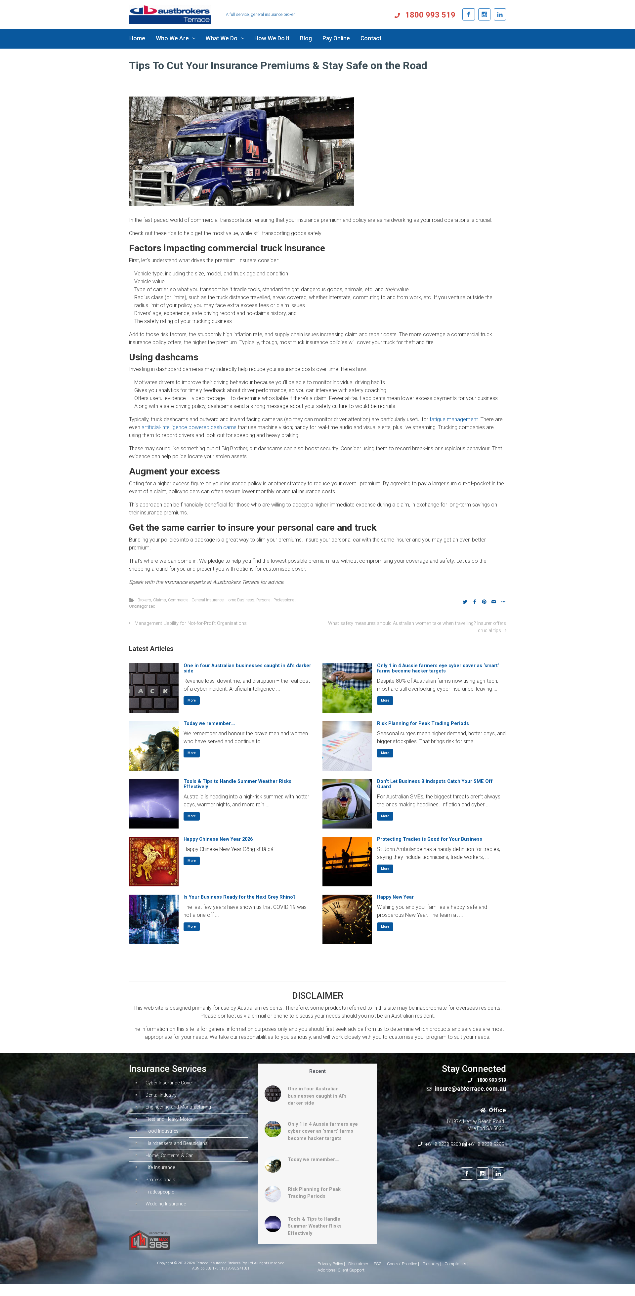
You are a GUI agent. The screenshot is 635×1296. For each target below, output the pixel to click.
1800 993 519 (429, 15)
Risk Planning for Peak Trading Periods (423, 723)
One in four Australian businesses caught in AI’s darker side (247, 668)
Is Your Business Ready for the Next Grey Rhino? (240, 897)
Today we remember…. (209, 723)
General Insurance (207, 599)
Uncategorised (142, 606)
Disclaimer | (359, 1263)
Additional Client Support (341, 1270)
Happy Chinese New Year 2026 (218, 839)
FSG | (379, 1263)
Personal (264, 599)
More (192, 700)
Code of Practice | (403, 1263)
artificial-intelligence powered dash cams (189, 427)
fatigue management (454, 419)
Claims (159, 599)
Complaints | (456, 1263)
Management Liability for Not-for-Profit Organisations (191, 623)
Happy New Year (395, 897)
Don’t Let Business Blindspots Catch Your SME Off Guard (435, 784)
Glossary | (431, 1263)
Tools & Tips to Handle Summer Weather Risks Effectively (237, 784)
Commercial (179, 599)
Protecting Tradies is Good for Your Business (429, 839)
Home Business (240, 599)
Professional (284, 599)
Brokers (144, 599)
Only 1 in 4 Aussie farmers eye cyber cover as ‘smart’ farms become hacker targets (438, 668)
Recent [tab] (317, 1071)
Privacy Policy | (331, 1263)
